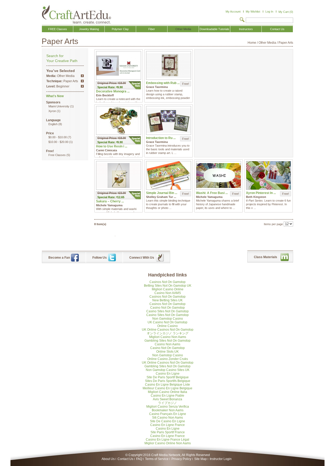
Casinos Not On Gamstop (167, 282)
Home (252, 43)
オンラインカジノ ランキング (167, 333)
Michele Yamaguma (109, 205)
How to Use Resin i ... (111, 146)
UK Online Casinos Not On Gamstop (167, 329)
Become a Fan (59, 257)
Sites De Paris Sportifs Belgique (167, 381)
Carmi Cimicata (106, 150)
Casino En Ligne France (167, 425)
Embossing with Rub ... (163, 83)
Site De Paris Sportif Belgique (168, 377)
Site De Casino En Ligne (167, 421)
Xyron (52, 111)
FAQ (139, 459)
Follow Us (99, 257)
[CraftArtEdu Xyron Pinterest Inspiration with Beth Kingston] (268, 175)
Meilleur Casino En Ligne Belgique (167, 388)
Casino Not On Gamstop (167, 307)
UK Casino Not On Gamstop (167, 322)
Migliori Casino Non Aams (167, 337)
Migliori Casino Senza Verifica (167, 406)
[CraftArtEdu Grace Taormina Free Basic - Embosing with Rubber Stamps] (168, 65)
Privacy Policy (181, 459)
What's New (55, 96)
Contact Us (125, 459)
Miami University (58, 106)
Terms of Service (157, 459)
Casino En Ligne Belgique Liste (167, 384)
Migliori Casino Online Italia (167, 392)
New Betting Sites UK (167, 300)
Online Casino (167, 326)
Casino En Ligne (168, 373)
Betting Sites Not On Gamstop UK (167, 285)
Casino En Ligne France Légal (167, 439)
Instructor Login (221, 459)
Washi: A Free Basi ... (212, 193)
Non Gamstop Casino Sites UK (167, 370)
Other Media (267, 43)
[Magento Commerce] (76, 14)
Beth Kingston (256, 196)
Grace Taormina (157, 86)
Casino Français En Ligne (167, 414)
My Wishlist (253, 11)
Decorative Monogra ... (113, 91)
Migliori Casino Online (167, 289)
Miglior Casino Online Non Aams (167, 443)
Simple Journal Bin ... (161, 193)
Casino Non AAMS (167, 293)
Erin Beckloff (105, 95)
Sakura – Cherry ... (110, 201)
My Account (233, 11)
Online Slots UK (167, 351)
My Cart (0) (285, 11)
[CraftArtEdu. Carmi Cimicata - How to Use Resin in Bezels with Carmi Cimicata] (118, 120)
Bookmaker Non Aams (167, 410)
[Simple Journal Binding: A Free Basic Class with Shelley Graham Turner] (168, 175)
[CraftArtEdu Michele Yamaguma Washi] (218, 175)
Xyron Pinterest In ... (261, 193)
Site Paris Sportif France (167, 432)
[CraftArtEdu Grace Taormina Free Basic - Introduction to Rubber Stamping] (168, 120)
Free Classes (57, 155)
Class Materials (265, 257)
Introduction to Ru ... (161, 138)
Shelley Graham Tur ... (161, 196)
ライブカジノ (167, 403)
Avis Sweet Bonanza (167, 399)
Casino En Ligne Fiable (167, 395)
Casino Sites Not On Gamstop (167, 311)
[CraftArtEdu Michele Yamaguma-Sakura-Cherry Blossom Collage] (118, 175)
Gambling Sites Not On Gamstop (167, 340)
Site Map (200, 459)
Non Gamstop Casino (167, 318)
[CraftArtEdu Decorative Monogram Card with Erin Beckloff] (118, 65)
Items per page (273, 224)
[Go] (242, 20)
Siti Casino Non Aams (167, 417)
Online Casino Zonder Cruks (167, 359)
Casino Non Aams (167, 344)
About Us (108, 459)
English (53, 124)
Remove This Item (82, 75)
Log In (269, 11)
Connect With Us (141, 257)
